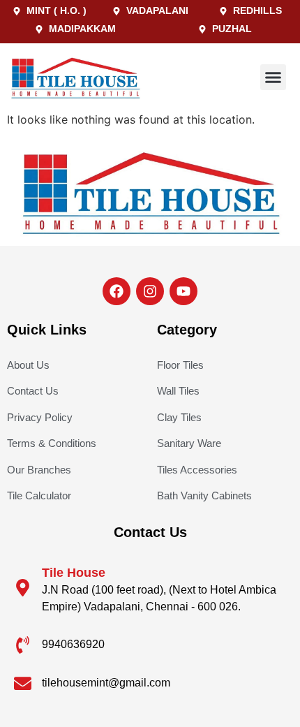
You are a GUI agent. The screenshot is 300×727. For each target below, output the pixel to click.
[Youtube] (183, 291)
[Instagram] (150, 291)
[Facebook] (116, 291)
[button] (273, 77)
